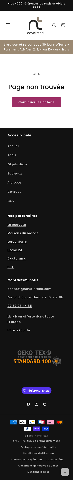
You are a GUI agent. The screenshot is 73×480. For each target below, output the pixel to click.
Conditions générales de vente (38, 465)
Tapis (11, 155)
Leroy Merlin (17, 241)
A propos (14, 182)
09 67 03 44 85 (19, 306)
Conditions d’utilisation (38, 453)
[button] (8, 25)
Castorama (16, 258)
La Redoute (16, 225)
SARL (16, 440)
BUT (10, 267)
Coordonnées (54, 459)
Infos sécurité (18, 330)
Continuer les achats (36, 102)
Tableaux (14, 173)
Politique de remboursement (41, 440)
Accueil (13, 146)
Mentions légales (39, 471)
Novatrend (41, 436)
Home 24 (14, 250)
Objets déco (17, 164)
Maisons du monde (23, 233)
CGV (11, 201)
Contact (14, 192)
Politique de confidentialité (38, 447)
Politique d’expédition (28, 459)
